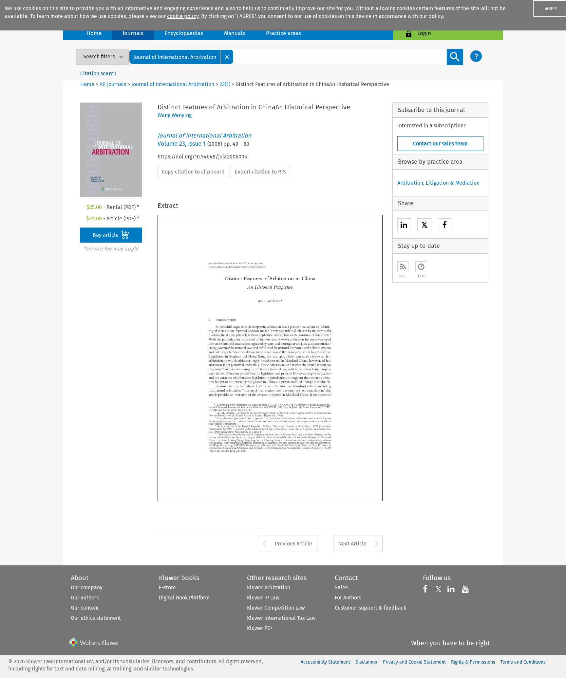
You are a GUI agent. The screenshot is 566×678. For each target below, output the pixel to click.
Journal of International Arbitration (172, 84)
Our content (85, 608)
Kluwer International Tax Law (281, 618)
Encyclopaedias (183, 33)
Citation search (98, 73)
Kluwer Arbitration (268, 587)
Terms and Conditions (523, 662)
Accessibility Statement (325, 662)
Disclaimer (366, 662)
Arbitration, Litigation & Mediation (438, 183)
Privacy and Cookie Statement (414, 662)
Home (94, 33)
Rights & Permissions (473, 662)
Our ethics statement (96, 618)
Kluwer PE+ (260, 628)
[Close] (227, 56)
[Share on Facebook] (444, 226)
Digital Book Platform (184, 598)
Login (424, 33)
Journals (133, 33)
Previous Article (293, 544)
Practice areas (283, 33)
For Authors (348, 598)
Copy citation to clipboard (193, 172)
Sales (341, 587)
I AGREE (549, 8)
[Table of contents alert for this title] (421, 266)
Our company (87, 587)
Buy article (106, 235)
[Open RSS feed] (402, 266)
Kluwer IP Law (263, 598)
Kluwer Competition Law (276, 608)
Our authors (85, 598)
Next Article (352, 544)
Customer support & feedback (370, 608)
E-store (167, 587)
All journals (113, 84)
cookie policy (182, 16)
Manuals (234, 33)
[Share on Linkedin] (403, 226)
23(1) (224, 84)
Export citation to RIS (260, 172)
